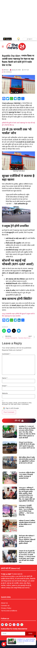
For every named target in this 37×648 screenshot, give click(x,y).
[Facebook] (9, 331)
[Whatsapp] (21, 624)
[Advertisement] (18, 18)
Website (5, 393)
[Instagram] (14, 624)
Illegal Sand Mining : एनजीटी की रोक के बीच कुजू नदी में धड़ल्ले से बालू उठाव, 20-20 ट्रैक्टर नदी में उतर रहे (27, 445)
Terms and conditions (9, 611)
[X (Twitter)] (14, 331)
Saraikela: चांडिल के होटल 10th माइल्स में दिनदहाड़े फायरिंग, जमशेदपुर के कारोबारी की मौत (27, 475)
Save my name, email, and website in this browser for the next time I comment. (16, 403)
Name (4, 378)
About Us (4, 603)
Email (4, 385)
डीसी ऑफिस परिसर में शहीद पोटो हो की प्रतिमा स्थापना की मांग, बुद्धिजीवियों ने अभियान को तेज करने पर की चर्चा (27, 460)
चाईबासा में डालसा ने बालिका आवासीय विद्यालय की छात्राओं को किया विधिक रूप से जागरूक (27, 523)
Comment (6, 354)
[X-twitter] (6, 624)
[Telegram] (19, 331)
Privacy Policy (6, 608)
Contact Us (5, 605)
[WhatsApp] (4, 331)
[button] (2, 46)
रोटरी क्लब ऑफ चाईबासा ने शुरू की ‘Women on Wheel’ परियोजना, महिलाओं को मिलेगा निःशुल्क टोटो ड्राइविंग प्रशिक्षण (27, 539)
